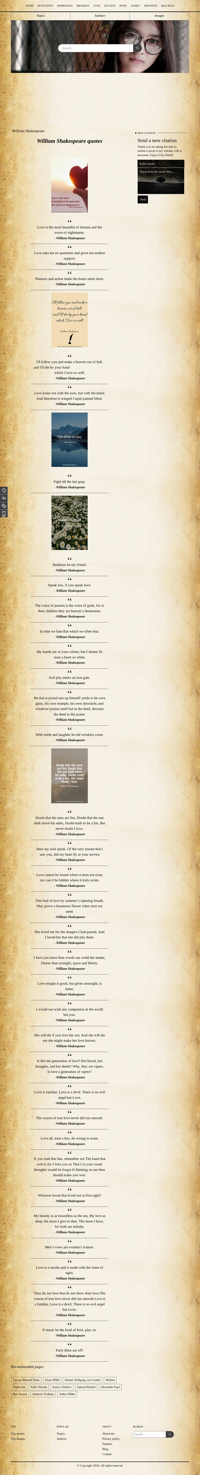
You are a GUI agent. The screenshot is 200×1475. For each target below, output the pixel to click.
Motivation (45, 5)
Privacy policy (111, 1438)
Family (135, 5)
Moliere (110, 1380)
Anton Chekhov (62, 1387)
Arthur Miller (67, 1394)
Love (96, 5)
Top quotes (17, 1433)
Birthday (83, 5)
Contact (107, 1454)
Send (143, 199)
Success (109, 5)
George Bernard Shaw (26, 1380)
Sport (123, 5)
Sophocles (19, 1387)
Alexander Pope (110, 1387)
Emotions (150, 5)
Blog (105, 1449)
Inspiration (65, 5)
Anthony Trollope (43, 1394)
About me (108, 1433)
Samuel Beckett (86, 1387)
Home (30, 5)
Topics (61, 1433)
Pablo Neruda (39, 1387)
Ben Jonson (20, 1394)
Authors (61, 1438)
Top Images (18, 1438)
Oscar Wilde (52, 1380)
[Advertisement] (100, 96)
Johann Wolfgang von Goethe (82, 1380)
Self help (167, 5)
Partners (107, 1444)
